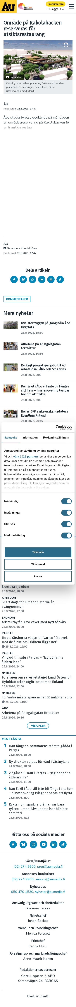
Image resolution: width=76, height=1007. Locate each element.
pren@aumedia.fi (50, 866)
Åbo (5, 708)
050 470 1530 (22, 892)
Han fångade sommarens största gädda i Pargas (40, 750)
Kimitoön (9, 598)
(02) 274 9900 (24, 866)
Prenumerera (55, 4)
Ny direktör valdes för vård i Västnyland (39, 764)
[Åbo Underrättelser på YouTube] (43, 844)
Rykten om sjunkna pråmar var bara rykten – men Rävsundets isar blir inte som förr (38, 811)
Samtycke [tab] (10, 437)
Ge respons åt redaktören (22, 248)
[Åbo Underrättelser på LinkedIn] (53, 844)
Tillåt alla (38, 552)
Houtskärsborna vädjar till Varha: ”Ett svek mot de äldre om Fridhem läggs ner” (35, 642)
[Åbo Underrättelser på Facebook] (13, 844)
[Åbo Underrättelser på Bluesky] (23, 844)
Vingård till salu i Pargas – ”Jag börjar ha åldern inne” (39, 777)
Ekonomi (8, 618)
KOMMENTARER (17, 299)
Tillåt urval (38, 564)
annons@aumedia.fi (50, 879)
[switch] (66, 513)
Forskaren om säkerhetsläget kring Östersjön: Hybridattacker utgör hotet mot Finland (37, 681)
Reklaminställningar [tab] (56, 437)
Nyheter (8, 673)
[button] (55, 9)
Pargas (7, 633)
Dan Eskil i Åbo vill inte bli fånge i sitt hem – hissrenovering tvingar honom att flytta (41, 793)
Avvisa (38, 576)
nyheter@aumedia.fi (50, 892)
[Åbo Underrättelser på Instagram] (33, 844)
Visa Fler (38, 726)
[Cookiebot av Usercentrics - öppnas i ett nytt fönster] (55, 427)
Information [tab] (30, 437)
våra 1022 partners (26, 456)
